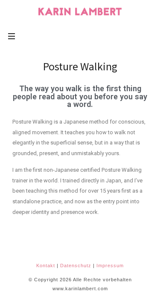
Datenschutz (75, 265)
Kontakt (45, 265)
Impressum (110, 265)
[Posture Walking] (80, 11)
